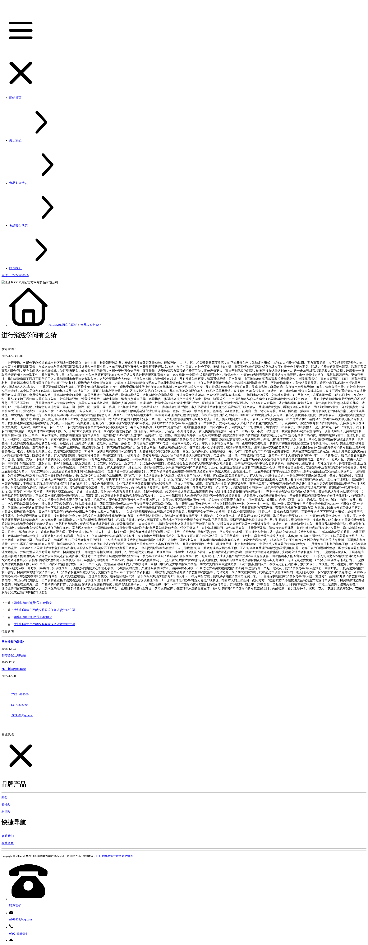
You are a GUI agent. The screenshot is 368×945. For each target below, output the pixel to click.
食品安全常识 (89, 325)
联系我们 (8, 836)
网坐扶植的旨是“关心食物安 (33, 602)
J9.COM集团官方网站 (62, 325)
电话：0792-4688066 (15, 275)
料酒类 (6, 811)
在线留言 (8, 843)
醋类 (5, 797)
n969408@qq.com (22, 715)
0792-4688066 (20, 694)
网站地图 (127, 856)
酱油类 (6, 804)
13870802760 (19, 704)
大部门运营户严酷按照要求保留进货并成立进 (44, 610)
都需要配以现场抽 (14, 655)
